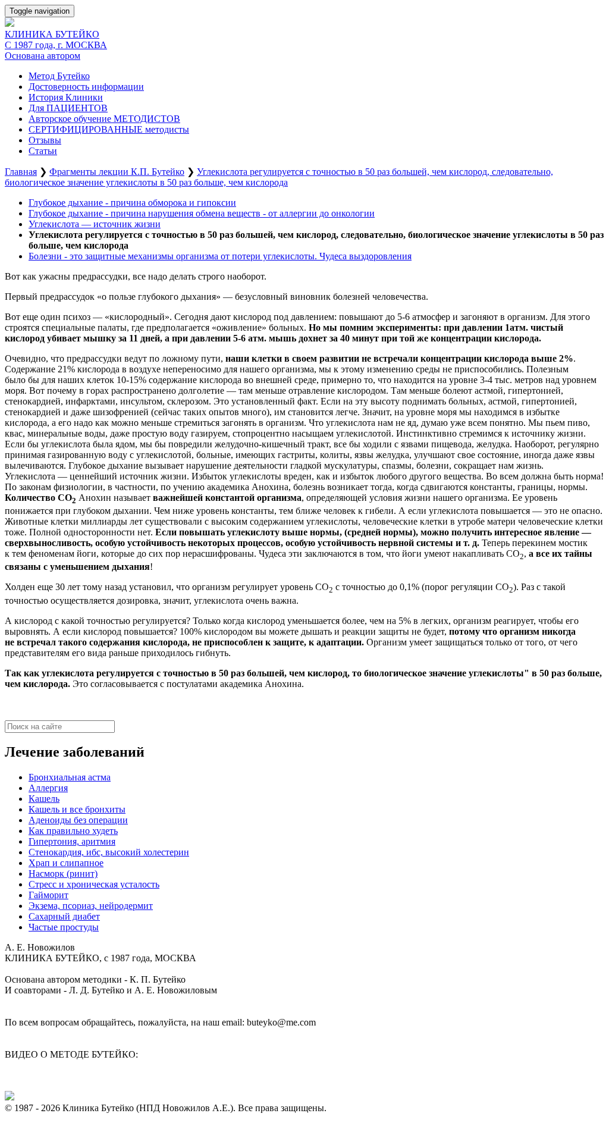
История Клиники (66, 97)
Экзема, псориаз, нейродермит (91, 906)
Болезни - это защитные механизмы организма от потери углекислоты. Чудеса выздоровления (220, 256)
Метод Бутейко (59, 76)
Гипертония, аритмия (72, 841)
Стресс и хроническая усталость (94, 884)
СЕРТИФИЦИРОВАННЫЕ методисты (109, 129)
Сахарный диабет (64, 916)
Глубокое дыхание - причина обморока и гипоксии (132, 202)
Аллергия (48, 788)
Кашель (44, 799)
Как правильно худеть (73, 831)
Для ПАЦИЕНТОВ (68, 108)
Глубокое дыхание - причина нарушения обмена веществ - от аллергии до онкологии (202, 213)
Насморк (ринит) (63, 873)
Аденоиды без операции (78, 820)
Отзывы (45, 140)
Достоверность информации (86, 86)
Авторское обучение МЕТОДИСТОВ (104, 119)
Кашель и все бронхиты (77, 809)
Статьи (43, 151)
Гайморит (48, 895)
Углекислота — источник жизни (95, 224)
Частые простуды (64, 927)
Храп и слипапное (66, 863)
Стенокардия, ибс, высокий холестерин (109, 852)
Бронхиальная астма (70, 777)
